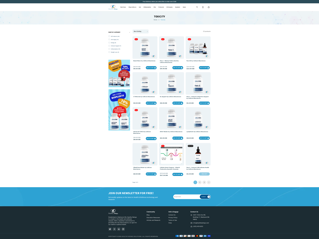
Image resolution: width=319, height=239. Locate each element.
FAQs (170, 223)
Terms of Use (172, 220)
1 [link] (195, 182)
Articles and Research (153, 220)
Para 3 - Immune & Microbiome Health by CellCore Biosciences (197, 168)
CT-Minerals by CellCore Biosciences (144, 97)
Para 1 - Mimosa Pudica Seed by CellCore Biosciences (169, 61)
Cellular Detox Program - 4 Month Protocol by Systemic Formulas (170, 168)
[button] (197, 7)
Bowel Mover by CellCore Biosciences (144, 61)
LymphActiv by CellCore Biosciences (197, 132)
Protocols (161, 7)
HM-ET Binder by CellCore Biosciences (171, 132)
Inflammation (147, 7)
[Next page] (209, 182)
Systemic (177, 7)
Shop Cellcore (132, 7)
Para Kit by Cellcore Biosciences (196, 61)
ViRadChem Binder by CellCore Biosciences (142, 168)
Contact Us (171, 215)
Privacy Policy (172, 217)
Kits (155, 7)
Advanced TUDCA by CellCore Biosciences (142, 132)
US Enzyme (169, 7)
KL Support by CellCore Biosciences (170, 97)
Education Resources (153, 217)
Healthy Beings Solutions (132, 236)
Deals (184, 7)
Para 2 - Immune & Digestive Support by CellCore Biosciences (197, 97)
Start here (123, 7)
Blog (148, 215)
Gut (140, 7)
